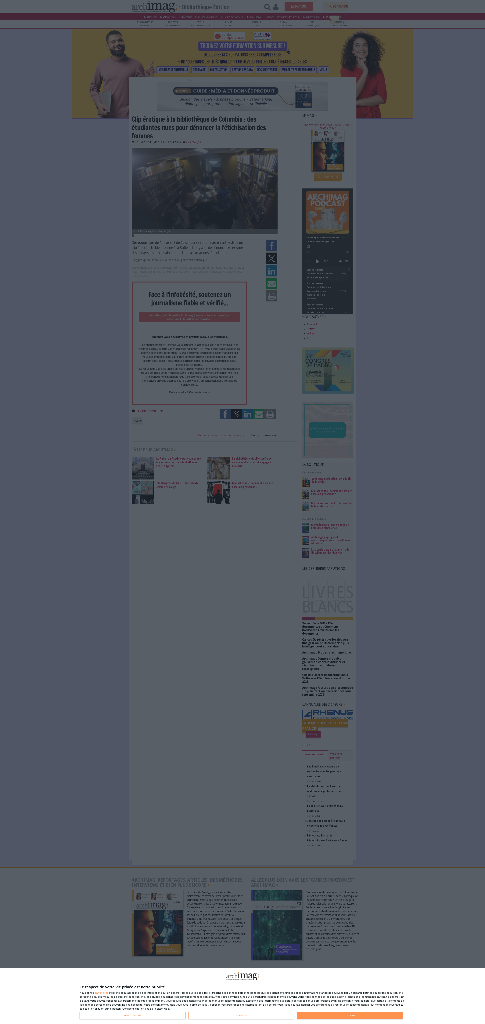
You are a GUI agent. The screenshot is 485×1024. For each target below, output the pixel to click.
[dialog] (242, 996)
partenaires (101, 992)
